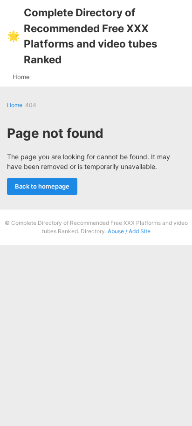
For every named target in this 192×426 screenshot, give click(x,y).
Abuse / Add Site (129, 231)
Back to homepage (42, 186)
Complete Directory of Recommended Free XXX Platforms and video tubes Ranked (82, 36)
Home (21, 77)
